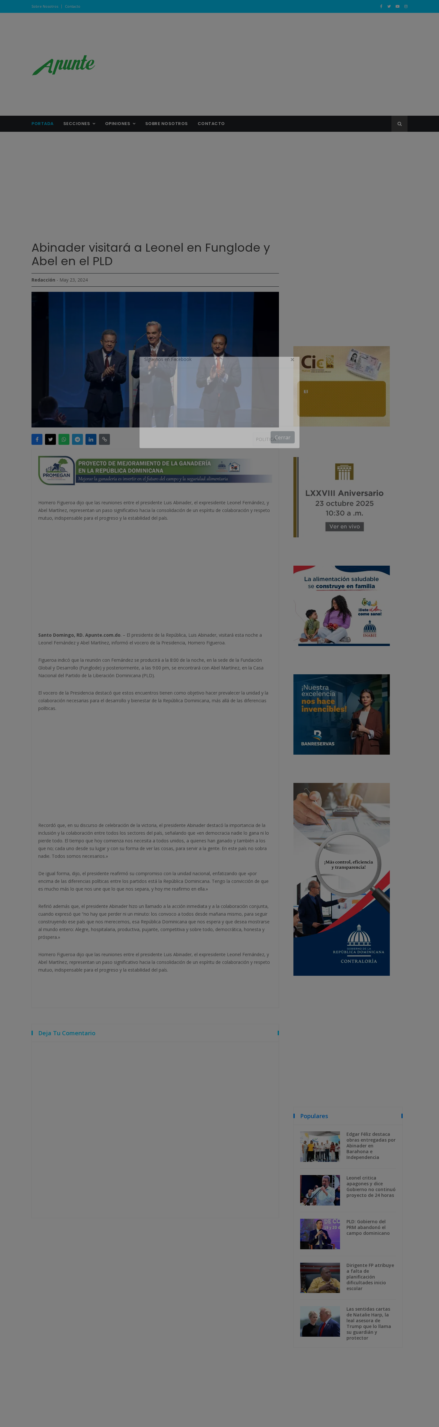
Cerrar (283, 453)
